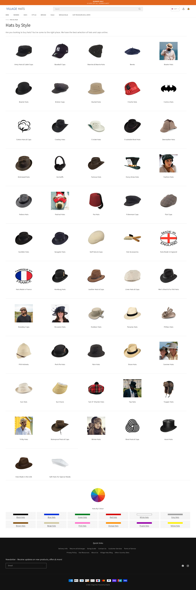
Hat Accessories (132, 252)
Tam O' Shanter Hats (96, 402)
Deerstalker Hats (168, 139)
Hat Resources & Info (81, 15)
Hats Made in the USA (24, 477)
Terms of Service (130, 549)
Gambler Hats (23, 252)
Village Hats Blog (106, 553)
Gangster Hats (60, 252)
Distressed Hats (24, 177)
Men (7, 15)
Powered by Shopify (104, 585)
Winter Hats (96, 439)
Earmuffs (60, 177)
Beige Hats (51, 526)
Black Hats (20, 517)
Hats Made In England (168, 252)
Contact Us (102, 549)
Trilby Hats (24, 439)
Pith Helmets (24, 364)
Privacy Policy (72, 553)
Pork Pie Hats (60, 364)
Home (7, 19)
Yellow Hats (175, 526)
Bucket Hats (96, 102)
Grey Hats (175, 517)
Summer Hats (168, 364)
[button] (188, 9)
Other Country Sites (122, 553)
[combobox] (98, 9)
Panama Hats (132, 327)
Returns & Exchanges (77, 549)
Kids (25, 15)
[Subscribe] (43, 565)
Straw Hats (132, 364)
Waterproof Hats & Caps (60, 439)
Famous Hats (96, 177)
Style (34, 15)
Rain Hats (96, 364)
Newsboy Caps (23, 327)
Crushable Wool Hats (132, 139)
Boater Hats (168, 64)
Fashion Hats (169, 177)
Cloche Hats (132, 102)
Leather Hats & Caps (96, 289)
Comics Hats (168, 102)
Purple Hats (144, 526)
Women (16, 15)
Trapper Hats (169, 402)
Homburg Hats (60, 289)
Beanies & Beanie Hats (96, 64)
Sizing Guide (91, 549)
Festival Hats (60, 214)
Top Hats (132, 402)
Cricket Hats (96, 139)
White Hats (144, 517)
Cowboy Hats (60, 139)
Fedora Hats (23, 214)
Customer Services (115, 549)
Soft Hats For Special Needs (60, 477)
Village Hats (94, 585)
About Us (94, 553)
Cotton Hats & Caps (23, 139)
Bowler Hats (23, 102)
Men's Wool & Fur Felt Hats (168, 289)
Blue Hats (51, 517)
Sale (52, 15)
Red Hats (113, 517)
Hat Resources (84, 553)
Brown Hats (20, 526)
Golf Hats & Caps (96, 252)
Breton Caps (60, 102)
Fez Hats (96, 214)
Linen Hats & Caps (132, 289)
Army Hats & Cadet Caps (24, 64)
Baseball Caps (60, 64)
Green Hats (82, 517)
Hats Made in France (24, 289)
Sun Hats (23, 402)
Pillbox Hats (168, 327)
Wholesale (63, 15)
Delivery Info (63, 549)
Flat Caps (168, 214)
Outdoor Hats (96, 327)
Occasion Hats (60, 327)
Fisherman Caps (132, 214)
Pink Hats (82, 526)
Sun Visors (60, 402)
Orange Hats (113, 526)
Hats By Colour (98, 508)
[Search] (139, 9)
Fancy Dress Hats (132, 177)
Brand (43, 15)
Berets (132, 64)
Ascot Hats (168, 439)
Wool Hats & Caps (132, 439)
